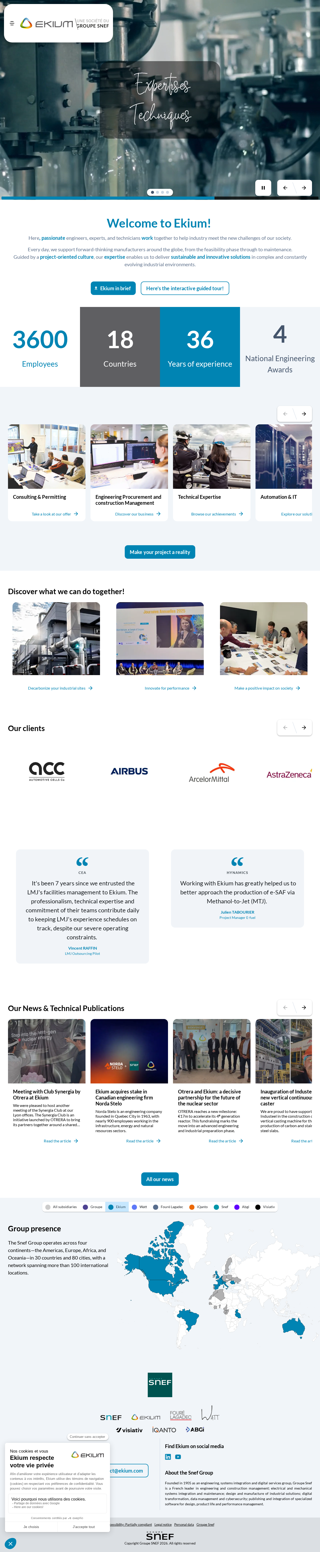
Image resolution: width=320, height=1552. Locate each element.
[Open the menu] (12, 23)
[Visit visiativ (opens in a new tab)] (129, 1428)
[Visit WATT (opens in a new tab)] (211, 1412)
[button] (152, 192)
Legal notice (163, 1525)
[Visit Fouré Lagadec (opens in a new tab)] (181, 1415)
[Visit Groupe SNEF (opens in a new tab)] (160, 1385)
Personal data (184, 1525)
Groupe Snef (205, 1525)
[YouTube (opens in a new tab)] (178, 1457)
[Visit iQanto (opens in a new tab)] (164, 1428)
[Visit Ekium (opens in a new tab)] (146, 1416)
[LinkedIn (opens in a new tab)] (168, 1457)
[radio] (61, 1207)
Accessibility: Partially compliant (129, 1525)
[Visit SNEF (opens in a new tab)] (111, 1416)
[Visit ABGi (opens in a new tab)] (195, 1428)
